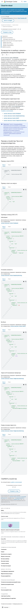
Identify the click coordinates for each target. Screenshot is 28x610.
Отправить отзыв (7, 32)
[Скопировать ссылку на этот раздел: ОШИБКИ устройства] (18, 479)
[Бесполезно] (20, 29)
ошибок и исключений (16, 482)
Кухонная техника (5, 561)
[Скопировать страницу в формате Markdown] (7, 55)
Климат (2, 551)
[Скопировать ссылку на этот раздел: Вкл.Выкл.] (7, 322)
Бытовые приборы (5, 558)
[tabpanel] (14, 173)
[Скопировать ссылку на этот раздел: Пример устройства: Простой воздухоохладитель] (16, 143)
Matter (2, 510)
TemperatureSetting (18, 124)
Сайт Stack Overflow (5, 596)
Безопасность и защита (6, 554)
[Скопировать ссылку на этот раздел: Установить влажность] (14, 270)
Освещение (3, 549)
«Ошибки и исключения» (7, 111)
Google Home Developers (6, 24)
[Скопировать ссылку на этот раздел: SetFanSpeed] (8, 217)
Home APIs (3, 539)
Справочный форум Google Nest (8, 598)
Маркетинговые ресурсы (6, 573)
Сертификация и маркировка (7, 571)
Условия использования (6, 603)
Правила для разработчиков (7, 584)
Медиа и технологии (5, 556)
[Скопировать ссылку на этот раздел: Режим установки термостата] (17, 425)
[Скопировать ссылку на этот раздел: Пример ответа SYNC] (15, 161)
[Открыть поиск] (22, 1)
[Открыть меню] (2, 1)
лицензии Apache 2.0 (20, 498)
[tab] (4, 164)
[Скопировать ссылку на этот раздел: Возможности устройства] (21, 84)
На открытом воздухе (6, 565)
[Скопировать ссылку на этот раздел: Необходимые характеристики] (21, 99)
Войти (25, 1)
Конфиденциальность (17, 603)
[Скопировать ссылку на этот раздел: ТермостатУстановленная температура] (22, 373)
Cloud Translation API (22, 18)
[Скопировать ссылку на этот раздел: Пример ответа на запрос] (18, 183)
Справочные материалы (7, 26)
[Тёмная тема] (24, 167)
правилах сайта (17, 499)
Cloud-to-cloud (6, 6)
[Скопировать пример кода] (26, 167)
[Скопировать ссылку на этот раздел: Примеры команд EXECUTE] (19, 215)
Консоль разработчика (6, 590)
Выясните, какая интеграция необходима (10, 529)
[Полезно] (18, 29)
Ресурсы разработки (5, 576)
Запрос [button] (4, 164)
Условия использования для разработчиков (11, 582)
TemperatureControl (7, 132)
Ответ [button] (9, 164)
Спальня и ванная (5, 563)
